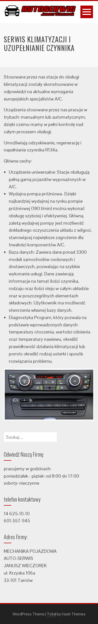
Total (51, 614)
